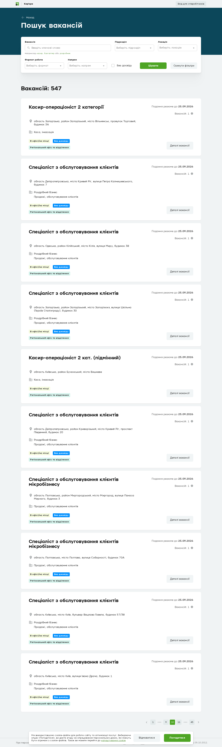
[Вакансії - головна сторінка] (24, 4)
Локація (162, 42)
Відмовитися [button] (147, 737)
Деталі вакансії (179, 145)
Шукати (153, 65)
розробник (65, 53)
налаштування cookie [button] (113, 740)
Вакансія (30, 42)
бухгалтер (49, 53)
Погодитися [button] (177, 737)
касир (40, 53)
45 (192, 722)
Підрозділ (121, 42)
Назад (30, 17)
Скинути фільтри (184, 65)
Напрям (72, 60)
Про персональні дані (28, 742)
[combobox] (134, 48)
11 (179, 722)
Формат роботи (34, 60)
